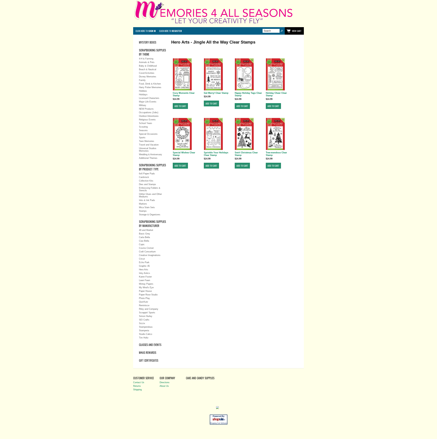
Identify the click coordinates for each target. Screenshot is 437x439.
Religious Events (147, 119)
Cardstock (144, 177)
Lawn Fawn (144, 280)
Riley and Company (148, 309)
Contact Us (138, 382)
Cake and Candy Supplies (200, 378)
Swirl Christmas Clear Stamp (246, 153)
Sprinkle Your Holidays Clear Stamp (216, 153)
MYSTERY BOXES (147, 42)
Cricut (142, 258)
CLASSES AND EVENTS (150, 345)
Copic (142, 244)
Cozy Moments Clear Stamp (184, 94)
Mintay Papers (146, 284)
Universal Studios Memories (147, 149)
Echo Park (144, 262)
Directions (165, 382)
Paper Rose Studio (148, 294)
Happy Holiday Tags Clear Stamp (248, 94)
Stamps (143, 211)
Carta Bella (144, 237)
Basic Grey (144, 233)
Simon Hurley (145, 316)
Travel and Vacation (149, 144)
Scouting (143, 127)
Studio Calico (145, 334)
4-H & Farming (146, 58)
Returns (137, 386)
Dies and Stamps (147, 184)
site (218, 419)
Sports (142, 137)
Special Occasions (148, 134)
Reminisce (144, 305)
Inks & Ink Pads (147, 200)
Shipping (137, 389)
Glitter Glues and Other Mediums (150, 195)
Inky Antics (144, 273)
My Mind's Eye (146, 287)
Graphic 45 (144, 266)
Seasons (143, 130)
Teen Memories (146, 141)
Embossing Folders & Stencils (149, 189)
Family (142, 80)
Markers (143, 204)
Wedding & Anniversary (150, 154)
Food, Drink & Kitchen (150, 83)
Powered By (218, 416)
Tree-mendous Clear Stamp (276, 153)
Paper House (145, 291)
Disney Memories (147, 76)
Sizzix (142, 323)
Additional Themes (148, 158)
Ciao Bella (144, 241)
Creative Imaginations (149, 255)
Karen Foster (145, 276)
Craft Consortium (147, 251)
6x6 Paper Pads (147, 173)
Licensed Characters (149, 98)
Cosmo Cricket (146, 248)
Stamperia (144, 330)
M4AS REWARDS (147, 353)
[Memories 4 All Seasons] (218, 24)
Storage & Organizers (149, 214)
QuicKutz (143, 302)
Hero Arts (143, 269)
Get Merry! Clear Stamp (216, 93)
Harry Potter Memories (150, 87)
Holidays (143, 94)
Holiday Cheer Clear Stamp (276, 94)
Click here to (146, 31)
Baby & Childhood (148, 66)
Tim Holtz (144, 337)
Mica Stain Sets (147, 207)
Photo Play (144, 298)
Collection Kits (146, 180)
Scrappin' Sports (147, 312)
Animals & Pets (146, 62)
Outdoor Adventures (149, 116)
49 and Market (146, 230)
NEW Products (146, 109)
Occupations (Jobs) (148, 112)
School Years (145, 123)
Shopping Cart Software (218, 423)
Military (142, 105)
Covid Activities (146, 73)
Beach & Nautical (147, 69)
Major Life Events (147, 101)
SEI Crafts (144, 319)
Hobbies (143, 91)
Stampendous (146, 327)
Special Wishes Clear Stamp (184, 153)
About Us (164, 386)
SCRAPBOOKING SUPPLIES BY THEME (152, 52)
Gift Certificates (148, 360)
